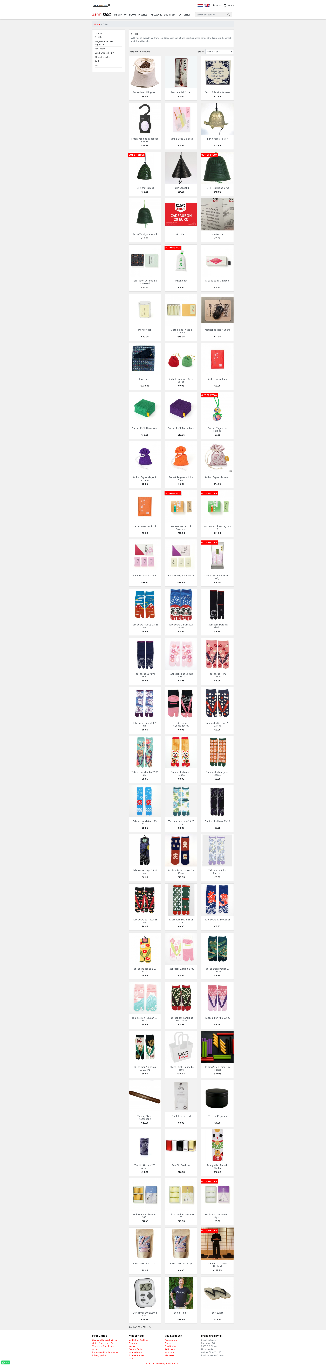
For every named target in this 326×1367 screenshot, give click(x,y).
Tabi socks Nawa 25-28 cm (217, 823)
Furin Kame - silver (217, 138)
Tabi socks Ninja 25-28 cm (145, 872)
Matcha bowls (135, 1352)
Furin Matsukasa (145, 187)
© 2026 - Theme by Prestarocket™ (163, 1363)
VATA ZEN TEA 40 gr (181, 1263)
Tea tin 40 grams (217, 1116)
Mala (131, 1358)
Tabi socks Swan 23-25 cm (181, 921)
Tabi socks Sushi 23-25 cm (145, 921)
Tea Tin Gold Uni (181, 1165)
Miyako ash (181, 280)
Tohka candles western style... (217, 1216)
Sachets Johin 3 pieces (145, 575)
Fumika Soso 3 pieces (181, 138)
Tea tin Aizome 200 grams (144, 1166)
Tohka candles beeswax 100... (145, 1216)
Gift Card (181, 234)
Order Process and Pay (103, 1343)
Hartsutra (217, 234)
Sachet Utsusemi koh (145, 526)
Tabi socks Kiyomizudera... (181, 724)
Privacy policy (99, 1355)
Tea (96, 65)
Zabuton (133, 1343)
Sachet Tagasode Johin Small (181, 479)
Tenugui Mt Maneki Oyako (217, 1166)
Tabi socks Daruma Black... (217, 626)
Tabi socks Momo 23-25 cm (181, 823)
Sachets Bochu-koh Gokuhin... (181, 528)
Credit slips (170, 1346)
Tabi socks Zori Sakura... (181, 968)
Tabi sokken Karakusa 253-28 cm (181, 1019)
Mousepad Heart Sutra (217, 329)
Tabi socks (100, 48)
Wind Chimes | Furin (104, 53)
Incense (132, 1346)
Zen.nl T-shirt (181, 1312)
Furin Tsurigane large (217, 187)
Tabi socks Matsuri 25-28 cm (144, 823)
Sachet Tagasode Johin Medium (144, 479)
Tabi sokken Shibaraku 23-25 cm (144, 1068)
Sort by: (200, 51)
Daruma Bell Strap (181, 92)
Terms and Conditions (102, 1346)
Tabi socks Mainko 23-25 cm (144, 773)
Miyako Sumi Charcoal (217, 280)
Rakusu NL (145, 378)
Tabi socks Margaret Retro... (217, 773)
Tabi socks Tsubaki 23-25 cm (144, 970)
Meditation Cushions (138, 1340)
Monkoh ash (145, 329)
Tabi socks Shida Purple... (217, 872)
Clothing (99, 37)
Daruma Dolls (135, 1349)
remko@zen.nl (217, 1355)
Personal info (171, 1340)
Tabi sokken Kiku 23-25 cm (217, 1019)
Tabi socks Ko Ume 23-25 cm (217, 724)
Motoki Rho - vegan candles (181, 331)
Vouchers (169, 1352)
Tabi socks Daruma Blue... (144, 675)
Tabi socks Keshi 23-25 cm (145, 724)
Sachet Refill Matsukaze (181, 428)
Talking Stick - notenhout (145, 1117)
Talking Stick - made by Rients (181, 1068)
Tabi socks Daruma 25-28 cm (181, 626)
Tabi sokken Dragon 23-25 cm (217, 970)
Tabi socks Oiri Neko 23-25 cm (181, 872)
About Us (96, 1349)
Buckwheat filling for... (145, 92)
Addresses (170, 1349)
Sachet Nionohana (217, 378)
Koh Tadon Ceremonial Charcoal (144, 282)
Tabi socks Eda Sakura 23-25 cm (181, 675)
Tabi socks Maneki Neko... (181, 773)
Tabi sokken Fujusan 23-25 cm (145, 1019)
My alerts (169, 1355)
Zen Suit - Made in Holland (217, 1265)
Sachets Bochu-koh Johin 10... (217, 528)
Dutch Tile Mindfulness (217, 92)
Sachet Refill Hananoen (144, 428)
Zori (97, 61)
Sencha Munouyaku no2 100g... (217, 577)
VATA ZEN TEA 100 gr (144, 1263)
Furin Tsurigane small (145, 234)
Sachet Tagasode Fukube (217, 429)
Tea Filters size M (181, 1116)
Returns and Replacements (105, 1352)
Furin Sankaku (181, 187)
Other (98, 33)
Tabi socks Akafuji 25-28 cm (145, 626)
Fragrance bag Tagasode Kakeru (144, 140)
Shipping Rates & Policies (104, 1340)
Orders (168, 1343)
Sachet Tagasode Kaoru (217, 477)
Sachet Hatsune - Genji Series (181, 380)
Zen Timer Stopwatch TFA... (145, 1314)
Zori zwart (217, 1312)
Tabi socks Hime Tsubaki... (217, 675)
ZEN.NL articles (102, 57)
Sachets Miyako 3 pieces (181, 575)
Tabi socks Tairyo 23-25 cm (217, 921)
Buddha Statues (136, 1355)
